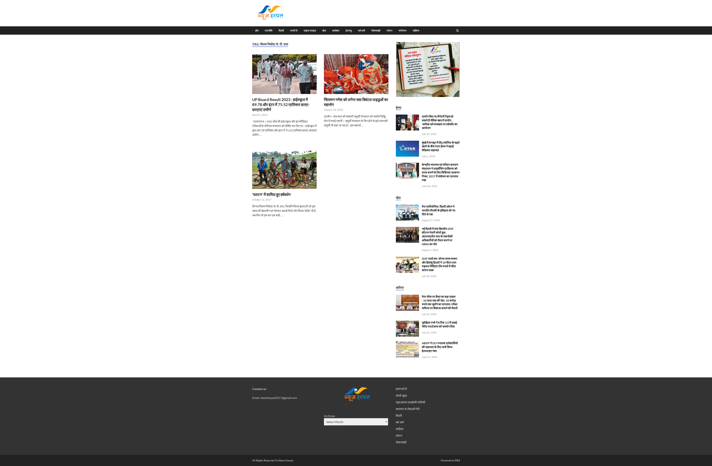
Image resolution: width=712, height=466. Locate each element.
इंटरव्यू (349, 30)
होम (256, 30)
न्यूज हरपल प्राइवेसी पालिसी (410, 402)
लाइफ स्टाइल (310, 30)
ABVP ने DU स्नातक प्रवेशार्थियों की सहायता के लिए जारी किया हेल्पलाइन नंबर (440, 347)
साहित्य (416, 30)
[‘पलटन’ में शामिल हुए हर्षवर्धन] (284, 171)
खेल (324, 30)
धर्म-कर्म (361, 30)
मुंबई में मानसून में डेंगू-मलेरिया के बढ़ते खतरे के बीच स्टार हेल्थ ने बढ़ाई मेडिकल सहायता (440, 146)
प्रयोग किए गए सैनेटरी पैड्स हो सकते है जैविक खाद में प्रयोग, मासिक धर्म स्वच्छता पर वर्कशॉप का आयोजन (439, 122)
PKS (457, 460)
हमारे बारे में (401, 389)
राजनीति (268, 30)
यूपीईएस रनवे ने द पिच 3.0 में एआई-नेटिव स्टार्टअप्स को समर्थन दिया (440, 324)
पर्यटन (389, 30)
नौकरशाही (375, 30)
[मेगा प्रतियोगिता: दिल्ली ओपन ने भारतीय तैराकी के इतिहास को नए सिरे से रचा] (407, 207)
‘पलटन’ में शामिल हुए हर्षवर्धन (271, 194)
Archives (329, 416)
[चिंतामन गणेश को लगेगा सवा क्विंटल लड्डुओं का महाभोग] (356, 75)
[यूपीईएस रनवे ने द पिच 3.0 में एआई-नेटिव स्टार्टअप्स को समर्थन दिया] (407, 323)
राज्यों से (293, 30)
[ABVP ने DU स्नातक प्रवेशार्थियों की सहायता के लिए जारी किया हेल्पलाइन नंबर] (407, 343)
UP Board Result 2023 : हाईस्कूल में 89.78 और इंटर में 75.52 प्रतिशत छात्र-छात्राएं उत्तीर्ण (281, 104)
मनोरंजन (402, 30)
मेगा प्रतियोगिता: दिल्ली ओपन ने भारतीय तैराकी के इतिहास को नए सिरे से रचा (438, 210)
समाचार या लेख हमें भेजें (407, 409)
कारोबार (335, 30)
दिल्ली (281, 30)
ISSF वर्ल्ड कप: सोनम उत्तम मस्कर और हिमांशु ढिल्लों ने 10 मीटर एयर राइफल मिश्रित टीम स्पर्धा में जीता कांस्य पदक (439, 264)
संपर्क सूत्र (401, 395)
